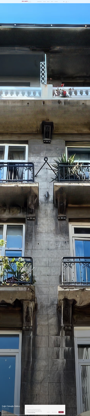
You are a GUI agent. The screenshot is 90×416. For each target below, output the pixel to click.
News (48, 1)
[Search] (64, 1)
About (52, 1)
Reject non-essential (54, 412)
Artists (44, 1)
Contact (56, 1)
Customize (48, 412)
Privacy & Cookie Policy (31, 412)
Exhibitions (39, 1)
